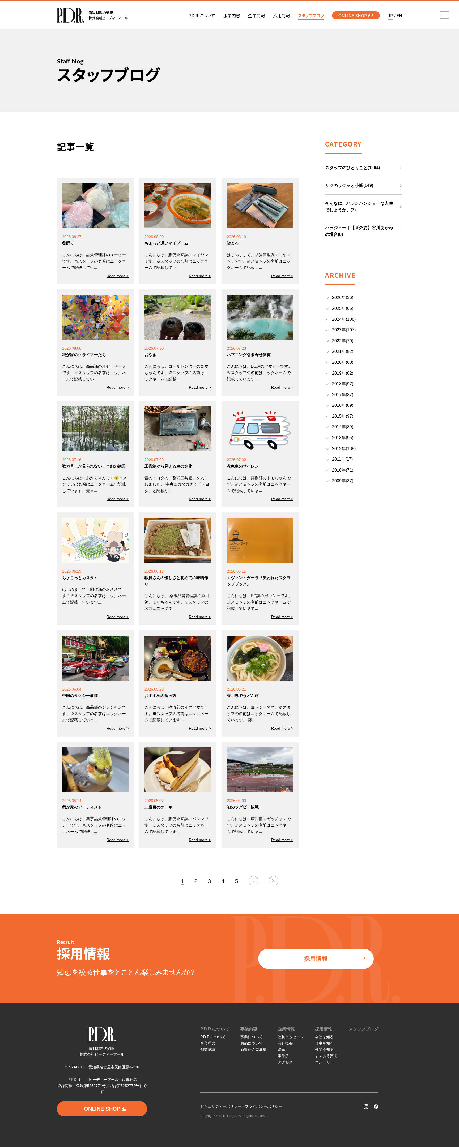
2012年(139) (344, 448)
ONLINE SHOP (352, 15)
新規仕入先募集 (253, 1049)
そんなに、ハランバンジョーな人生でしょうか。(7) (359, 206)
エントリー (324, 1062)
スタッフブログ (363, 1029)
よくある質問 (326, 1056)
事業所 (283, 1056)
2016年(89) (342, 405)
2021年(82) (342, 351)
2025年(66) (342, 308)
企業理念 (207, 1043)
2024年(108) (344, 319)
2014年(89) (342, 427)
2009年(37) (342, 480)
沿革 (281, 1049)
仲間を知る (324, 1049)
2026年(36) (342, 297)
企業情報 (286, 1029)
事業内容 (248, 1029)
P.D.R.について (214, 1029)
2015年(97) (342, 416)
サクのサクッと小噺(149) (349, 185)
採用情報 (316, 958)
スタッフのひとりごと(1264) (352, 167)
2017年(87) (342, 394)
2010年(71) (342, 470)
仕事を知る (324, 1043)
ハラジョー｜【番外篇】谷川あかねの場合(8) (359, 231)
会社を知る (324, 1037)
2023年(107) (344, 330)
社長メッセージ (291, 1037)
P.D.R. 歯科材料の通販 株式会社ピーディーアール (92, 15)
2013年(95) (342, 437)
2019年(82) (342, 373)
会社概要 (285, 1043)
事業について (251, 1037)
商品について (251, 1043)
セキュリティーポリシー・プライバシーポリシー (241, 1106)
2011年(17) (342, 459)
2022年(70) (342, 341)
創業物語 (207, 1049)
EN (399, 15)
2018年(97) (342, 384)
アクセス (285, 1062)
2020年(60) (342, 362)
